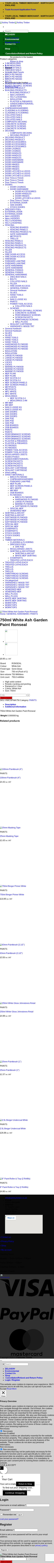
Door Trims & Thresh (14, 178)
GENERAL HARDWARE (16, 275)
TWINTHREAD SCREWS (26, 320)
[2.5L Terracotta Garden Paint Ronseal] (11, 654)
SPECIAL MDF (16, 508)
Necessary (8, 1431)
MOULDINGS (11, 396)
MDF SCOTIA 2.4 (13, 378)
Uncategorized (11, 580)
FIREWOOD (10, 259)
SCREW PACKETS (24, 317)
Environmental (12, 39)
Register (4, 1550)
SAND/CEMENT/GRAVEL (22, 104)
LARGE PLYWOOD (14, 356)
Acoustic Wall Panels (14, 72)
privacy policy (41, 1545)
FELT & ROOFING (18, 97)
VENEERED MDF (18, 511)
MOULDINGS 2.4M (18, 400)
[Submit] (6, 1367)
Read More (12, 1389)
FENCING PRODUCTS (20, 232)
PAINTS (13, 302)
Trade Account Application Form (20, 9)
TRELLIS (14, 239)
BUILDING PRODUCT (15, 88)
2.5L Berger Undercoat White (13, 1129)
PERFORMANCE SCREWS (28, 315)
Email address (7, 1530)
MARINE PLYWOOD (14, 367)
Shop (7, 49)
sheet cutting (10, 472)
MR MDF (9, 403)
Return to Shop (25, 1484)
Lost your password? (9, 1519)
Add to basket (6, 698)
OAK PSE (9, 418)
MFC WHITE (10, 392)
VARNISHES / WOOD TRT (22, 326)
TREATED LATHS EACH (21, 560)
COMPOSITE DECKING (16, 122)
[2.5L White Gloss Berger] (11, 641)
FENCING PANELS (19, 230)
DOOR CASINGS (13, 149)
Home (2, 614)
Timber (8, 538)
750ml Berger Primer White (12, 895)
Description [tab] (10, 704)
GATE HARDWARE (19, 234)
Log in (20, 1515)
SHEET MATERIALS (14, 475)
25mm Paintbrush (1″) (9, 1070)
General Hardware (18, 290)
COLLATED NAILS (13, 115)
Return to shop (16, 61)
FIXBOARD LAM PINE (15, 261)
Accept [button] (3, 1389)
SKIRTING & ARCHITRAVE (22, 551)
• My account (5, 1250)
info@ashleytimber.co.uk (16, 1198)
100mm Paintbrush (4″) (10, 778)
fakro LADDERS (17, 95)
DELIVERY (10, 34)
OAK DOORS (16, 205)
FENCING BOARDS (19, 227)
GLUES (13, 293)
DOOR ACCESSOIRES (15, 142)
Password (5, 1510)
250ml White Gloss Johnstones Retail (16, 1012)
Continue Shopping (14, 1493)
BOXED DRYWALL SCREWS (18, 83)
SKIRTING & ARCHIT (14, 513)
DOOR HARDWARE (14, 160)
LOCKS (13, 297)
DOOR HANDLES (13, 153)
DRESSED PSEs (13, 209)
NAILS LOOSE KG (18, 299)
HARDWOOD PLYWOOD (16, 344)
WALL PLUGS (21, 322)
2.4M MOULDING (13, 63)
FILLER (8, 250)
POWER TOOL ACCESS (21, 304)
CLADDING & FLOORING (16, 110)
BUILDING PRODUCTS (16, 90)
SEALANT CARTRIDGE (21, 324)
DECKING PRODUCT (20, 135)
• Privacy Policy (7, 1241)
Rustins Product (12, 457)
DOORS (8, 185)
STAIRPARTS (11, 529)
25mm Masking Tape (9, 836)
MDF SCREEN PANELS (16, 383)
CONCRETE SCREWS (15, 124)
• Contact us (5, 1237)
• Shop (3, 1246)
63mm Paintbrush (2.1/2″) (11, 953)
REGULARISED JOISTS (16, 454)
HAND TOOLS (16, 295)
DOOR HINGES (12, 164)
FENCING (9, 225)
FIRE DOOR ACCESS (15, 254)
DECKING (9, 131)
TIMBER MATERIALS (15, 540)
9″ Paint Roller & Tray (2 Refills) (14, 1187)
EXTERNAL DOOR (18, 203)
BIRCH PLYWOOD (18, 477)
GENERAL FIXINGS (14, 270)
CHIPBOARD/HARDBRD (16, 108)
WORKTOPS (16, 106)
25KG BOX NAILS (13, 68)
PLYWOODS (11, 445)
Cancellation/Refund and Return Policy (24, 53)
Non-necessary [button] (7, 1447)
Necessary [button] (5, 1429)
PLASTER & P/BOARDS (21, 101)
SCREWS (14, 308)
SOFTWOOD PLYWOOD (26, 506)
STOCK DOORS (17, 207)
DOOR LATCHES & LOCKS (17, 171)
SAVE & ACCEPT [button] (8, 1465)
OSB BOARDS (11, 425)
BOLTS (8, 81)
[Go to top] (1, 1360)
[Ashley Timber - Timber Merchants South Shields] (15, 22)
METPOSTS (15, 236)
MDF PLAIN (10, 374)
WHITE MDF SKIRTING (26, 556)
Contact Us (10, 1373)
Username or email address (13, 1505)
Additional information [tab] (15, 707)
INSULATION (16, 99)
